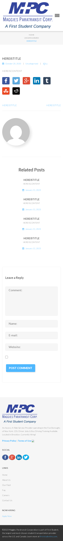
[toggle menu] (57, 15)
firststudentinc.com (48, 536)
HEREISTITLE (9, 105)
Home (31, 35)
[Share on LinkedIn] (36, 80)
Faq (3, 490)
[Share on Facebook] (6, 80)
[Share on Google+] (26, 80)
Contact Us (7, 500)
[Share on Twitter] (16, 80)
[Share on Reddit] (16, 91)
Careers (6, 495)
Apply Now (7, 516)
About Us (6, 480)
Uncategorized (31, 38)
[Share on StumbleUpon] (6, 91)
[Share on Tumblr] (47, 80)
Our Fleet (6, 485)
